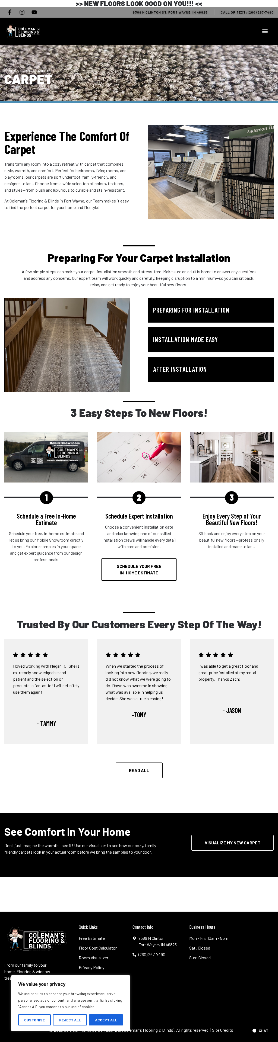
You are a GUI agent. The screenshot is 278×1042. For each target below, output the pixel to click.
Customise (34, 1020)
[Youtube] (34, 12)
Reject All (70, 1020)
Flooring (24, 71)
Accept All (106, 1020)
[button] (264, 31)
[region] (70, 1003)
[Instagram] (22, 12)
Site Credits (222, 1030)
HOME (8, 71)
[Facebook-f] (9, 12)
